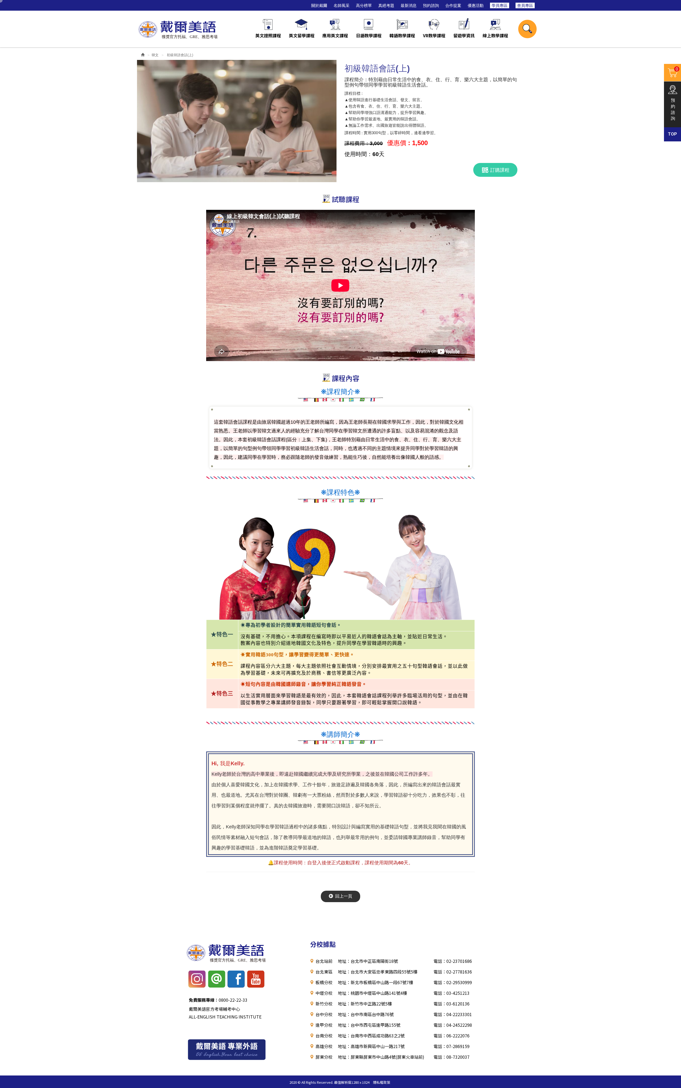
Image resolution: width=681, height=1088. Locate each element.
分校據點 (323, 944)
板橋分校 (324, 982)
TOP (672, 134)
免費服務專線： (204, 1000)
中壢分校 (324, 993)
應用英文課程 (335, 35)
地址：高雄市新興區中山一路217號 (371, 1046)
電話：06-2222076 (452, 1035)
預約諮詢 (431, 5)
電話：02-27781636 (453, 971)
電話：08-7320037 (452, 1057)
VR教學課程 (434, 35)
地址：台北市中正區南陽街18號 (368, 961)
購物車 (671, 72)
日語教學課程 (368, 35)
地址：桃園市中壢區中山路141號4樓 (372, 993)
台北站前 (324, 961)
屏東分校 (324, 1057)
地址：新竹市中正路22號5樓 (365, 1003)
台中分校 (324, 1014)
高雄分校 (324, 1046)
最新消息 (409, 5)
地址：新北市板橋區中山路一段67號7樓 (375, 982)
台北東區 (324, 971)
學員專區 (500, 5)
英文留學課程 (301, 35)
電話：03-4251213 (452, 993)
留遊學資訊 (464, 35)
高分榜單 (364, 5)
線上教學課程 (495, 35)
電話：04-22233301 (453, 1014)
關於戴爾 (319, 5)
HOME (177, 28)
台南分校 (324, 1035)
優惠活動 (476, 5)
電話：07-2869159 (452, 1046)
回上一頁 (343, 896)
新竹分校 (324, 1003)
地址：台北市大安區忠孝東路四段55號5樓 (377, 971)
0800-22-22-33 (218, 1000)
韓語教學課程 (402, 35)
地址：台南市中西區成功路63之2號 (371, 1035)
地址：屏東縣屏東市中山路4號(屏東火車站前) (381, 1057)
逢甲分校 (324, 1025)
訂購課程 (499, 170)
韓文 (155, 55)
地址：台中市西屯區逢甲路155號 (369, 1025)
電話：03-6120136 (452, 1003)
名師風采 (342, 5)
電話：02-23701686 (453, 961)
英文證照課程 (268, 35)
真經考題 (386, 5)
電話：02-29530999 (453, 982)
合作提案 (453, 5)
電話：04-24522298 (453, 1025)
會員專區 (525, 5)
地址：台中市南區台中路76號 (366, 1014)
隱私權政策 (381, 1082)
